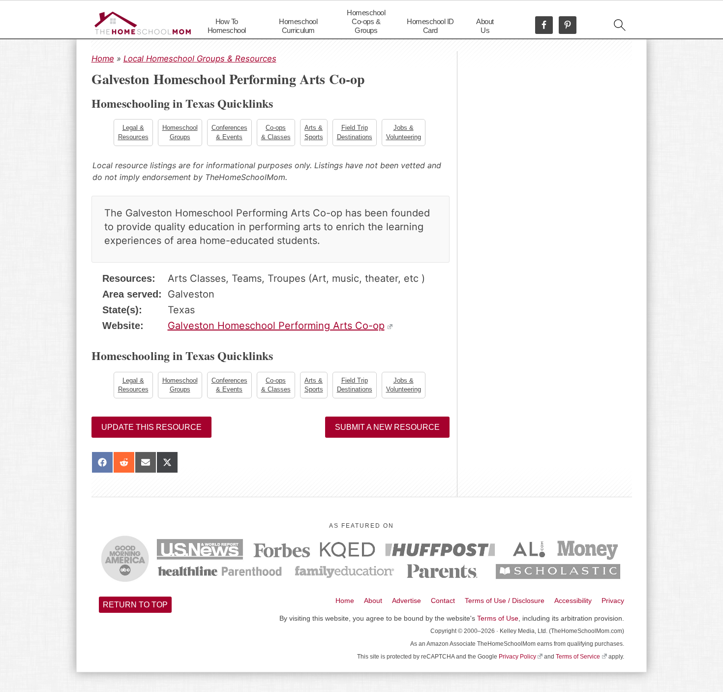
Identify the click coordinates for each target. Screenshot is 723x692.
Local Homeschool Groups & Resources (199, 58)
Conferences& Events (229, 132)
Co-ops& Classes (276, 132)
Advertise (406, 600)
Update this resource (151, 427)
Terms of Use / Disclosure (504, 600)
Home (102, 58)
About (373, 600)
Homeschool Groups (180, 132)
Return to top (135, 605)
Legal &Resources (133, 132)
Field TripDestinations (354, 132)
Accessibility (573, 600)
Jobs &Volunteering (403, 132)
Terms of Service (578, 656)
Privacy (613, 600)
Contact (443, 600)
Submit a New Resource (387, 427)
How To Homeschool (227, 25)
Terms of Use (497, 618)
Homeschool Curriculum (298, 25)
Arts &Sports (313, 132)
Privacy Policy (517, 656)
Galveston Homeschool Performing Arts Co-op (276, 325)
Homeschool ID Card (430, 25)
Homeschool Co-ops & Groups (366, 21)
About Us (485, 25)
